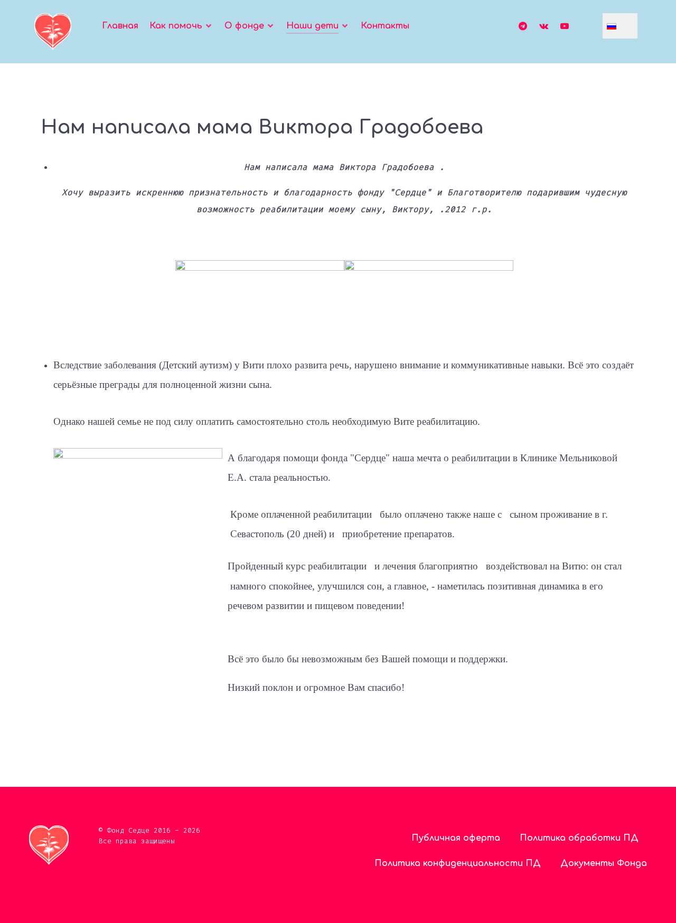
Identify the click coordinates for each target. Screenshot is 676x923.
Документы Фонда (603, 863)
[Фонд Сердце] (52, 31)
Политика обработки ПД (579, 838)
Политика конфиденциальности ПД (457, 863)
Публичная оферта (455, 838)
